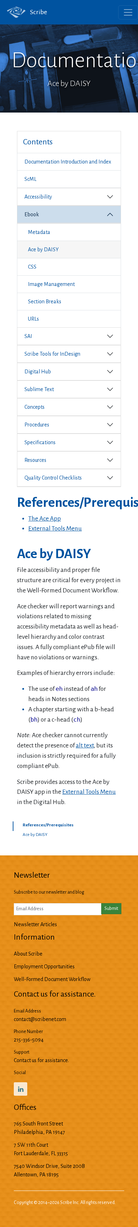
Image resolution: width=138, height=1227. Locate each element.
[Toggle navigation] (128, 12)
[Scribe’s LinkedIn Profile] (20, 1089)
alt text (85, 745)
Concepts (34, 407)
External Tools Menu (55, 528)
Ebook (31, 214)
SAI (28, 336)
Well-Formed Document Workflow (52, 979)
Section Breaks (44, 301)
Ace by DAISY (43, 249)
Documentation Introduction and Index (67, 162)
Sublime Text (39, 389)
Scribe (38, 12)
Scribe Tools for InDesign (52, 354)
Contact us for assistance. (41, 1060)
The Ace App (44, 518)
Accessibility (38, 197)
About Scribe (28, 954)
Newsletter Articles (35, 924)
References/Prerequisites (48, 825)
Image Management (51, 284)
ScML (30, 179)
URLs (33, 319)
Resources (35, 460)
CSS (32, 267)
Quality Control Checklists (53, 478)
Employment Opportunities (44, 966)
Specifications (40, 442)
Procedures (36, 425)
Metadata (39, 232)
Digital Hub (37, 371)
